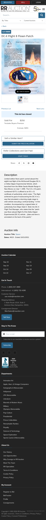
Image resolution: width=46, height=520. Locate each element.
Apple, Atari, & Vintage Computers (16, 384)
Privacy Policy (8, 477)
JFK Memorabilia (9, 395)
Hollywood (7, 391)
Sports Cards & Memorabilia (13, 438)
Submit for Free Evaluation (23, 144)
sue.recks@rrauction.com (14, 296)
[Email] (33, 163)
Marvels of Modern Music (12, 402)
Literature (6, 399)
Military (6, 406)
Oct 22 (5, 273)
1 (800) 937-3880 (13, 287)
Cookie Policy (8, 474)
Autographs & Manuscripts (13, 388)
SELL (23, 2)
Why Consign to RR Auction (13, 459)
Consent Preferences (19, 516)
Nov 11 (28, 262)
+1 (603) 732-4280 (19, 290)
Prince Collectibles (10, 420)
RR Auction (21, 511)
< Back (3, 26)
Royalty (6, 427)
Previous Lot (6, 109)
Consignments (8, 503)
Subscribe (7, 345)
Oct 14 (5, 269)
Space (18, 234)
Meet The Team (9, 463)
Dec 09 (29, 269)
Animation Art (8, 380)
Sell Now (6, 317)
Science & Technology (11, 431)
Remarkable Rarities (11, 424)
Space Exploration (10, 435)
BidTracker (7, 495)
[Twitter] (24, 163)
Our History (7, 452)
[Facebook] (19, 163)
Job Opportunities (10, 456)
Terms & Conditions (10, 470)
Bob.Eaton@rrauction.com (14, 311)
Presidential (7, 416)
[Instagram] (28, 163)
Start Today (23, 156)
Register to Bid (8, 492)
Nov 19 (29, 266)
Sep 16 (6, 262)
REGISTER (8, 2)
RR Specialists (8, 466)
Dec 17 (29, 273)
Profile (5, 499)
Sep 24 (6, 266)
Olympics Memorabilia (11, 409)
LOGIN (38, 2)
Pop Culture (7, 413)
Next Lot (40, 109)
